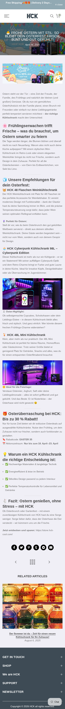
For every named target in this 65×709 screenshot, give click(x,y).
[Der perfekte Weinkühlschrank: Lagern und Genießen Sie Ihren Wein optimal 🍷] (16, 562)
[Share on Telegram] (43, 547)
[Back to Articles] (32, 562)
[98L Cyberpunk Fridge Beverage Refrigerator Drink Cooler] (32, 293)
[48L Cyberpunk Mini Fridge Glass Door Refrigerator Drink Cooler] (32, 372)
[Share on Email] (51, 547)
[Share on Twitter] (21, 547)
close (59, 5)
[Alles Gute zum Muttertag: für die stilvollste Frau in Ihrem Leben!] (49, 562)
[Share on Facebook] (14, 547)
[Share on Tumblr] (36, 547)
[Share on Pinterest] (29, 547)
